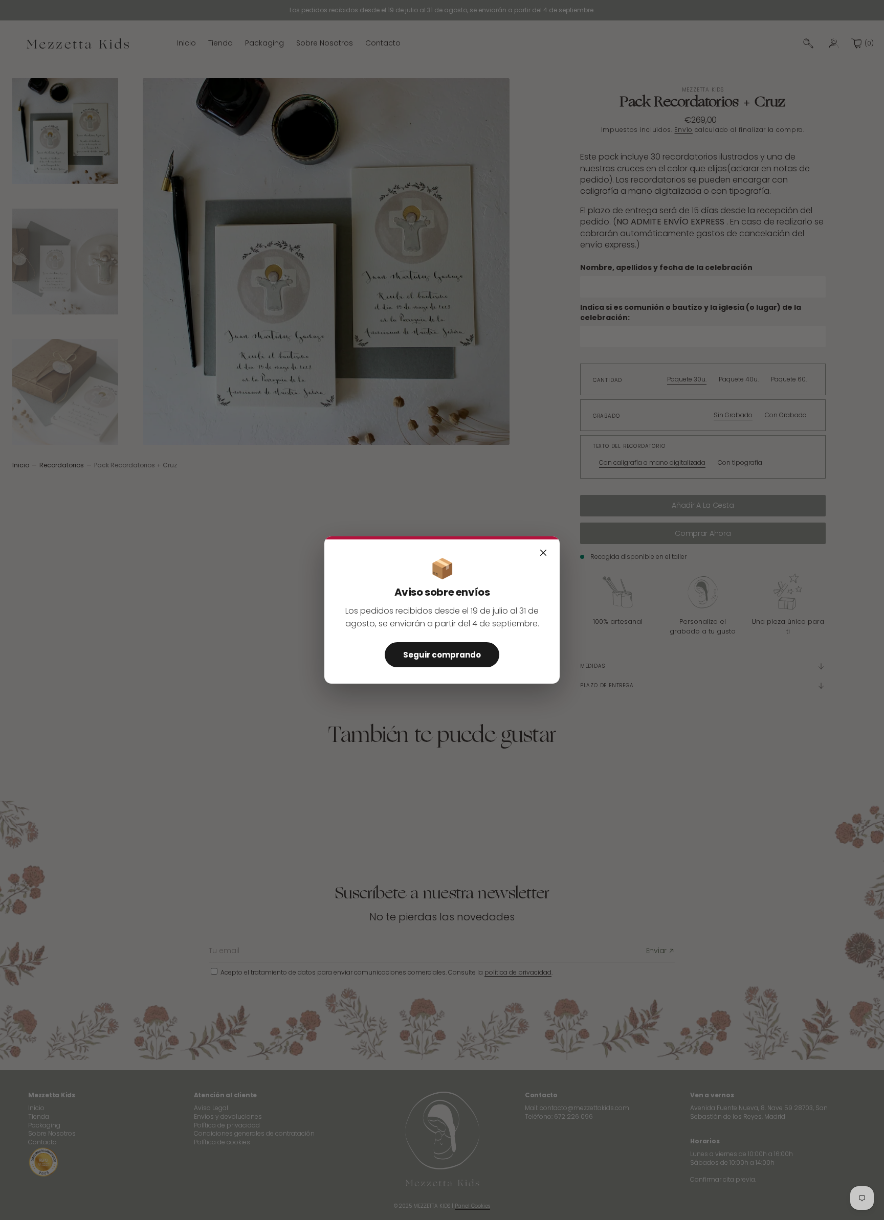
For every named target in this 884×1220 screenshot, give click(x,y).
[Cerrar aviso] (543, 553)
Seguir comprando (442, 654)
